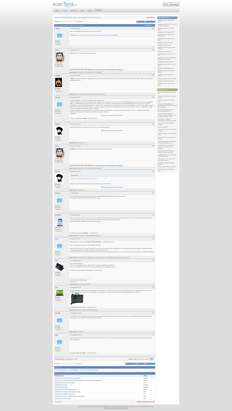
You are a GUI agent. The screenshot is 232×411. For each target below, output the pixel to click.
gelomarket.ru (76, 339)
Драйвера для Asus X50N (164, 45)
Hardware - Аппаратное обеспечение (81, 17)
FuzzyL (57, 50)
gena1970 (57, 313)
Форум (98, 10)
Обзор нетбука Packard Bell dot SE (167, 166)
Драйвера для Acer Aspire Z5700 (166, 32)
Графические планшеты (61, 385)
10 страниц (57, 21)
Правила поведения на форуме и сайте (146, 401)
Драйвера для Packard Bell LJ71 (166, 62)
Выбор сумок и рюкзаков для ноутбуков (65, 393)
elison (56, 335)
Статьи (65, 10)
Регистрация (174, 4)
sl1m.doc (57, 97)
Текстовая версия (58, 401)
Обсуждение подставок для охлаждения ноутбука (67, 391)
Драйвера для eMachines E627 (166, 81)
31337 (56, 260)
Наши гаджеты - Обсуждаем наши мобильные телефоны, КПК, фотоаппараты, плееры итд (78, 380)
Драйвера (74, 10)
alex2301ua (58, 215)
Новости (90, 10)
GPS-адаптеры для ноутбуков (62, 398)
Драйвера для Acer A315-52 (165, 51)
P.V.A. (57, 238)
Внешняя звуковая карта (61, 387)
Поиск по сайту (108, 408)
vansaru (57, 28)
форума (121, 69)
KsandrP (57, 124)
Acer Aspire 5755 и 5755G (102, 35)
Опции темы (149, 25)
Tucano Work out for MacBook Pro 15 (123, 290)
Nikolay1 (57, 193)
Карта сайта (116, 408)
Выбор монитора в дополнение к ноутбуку (66, 389)
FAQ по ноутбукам (100, 69)
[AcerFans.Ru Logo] (65, 4)
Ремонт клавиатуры (163, 127)
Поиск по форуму (151, 17)
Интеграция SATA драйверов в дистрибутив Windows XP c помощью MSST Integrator (167, 105)
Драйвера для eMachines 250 (165, 68)
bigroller (57, 75)
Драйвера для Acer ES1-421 (165, 42)
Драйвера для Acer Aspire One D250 (167, 78)
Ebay (128, 218)
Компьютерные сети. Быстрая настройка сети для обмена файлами (166, 147)
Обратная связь (123, 408)
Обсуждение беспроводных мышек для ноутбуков (67, 378)
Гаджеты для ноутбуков (95, 17)
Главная (56, 10)
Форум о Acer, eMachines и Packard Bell (63, 17)
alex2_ (57, 287)
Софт (82, 10)
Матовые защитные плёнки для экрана (65, 382)
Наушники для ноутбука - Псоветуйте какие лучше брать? (70, 396)
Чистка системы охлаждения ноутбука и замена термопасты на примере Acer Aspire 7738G (167, 115)
